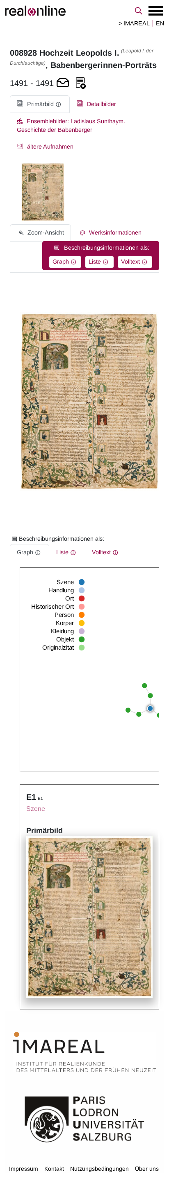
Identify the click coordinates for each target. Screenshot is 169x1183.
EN (160, 23)
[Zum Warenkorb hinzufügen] (63, 83)
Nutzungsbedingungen (99, 1168)
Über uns (147, 1168)
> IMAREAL (134, 23)
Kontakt (54, 1168)
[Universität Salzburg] (84, 1118)
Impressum (23, 1168)
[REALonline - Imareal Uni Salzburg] (84, 10)
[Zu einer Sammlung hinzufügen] (81, 83)
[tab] (40, 104)
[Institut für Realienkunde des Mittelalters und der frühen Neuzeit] (84, 1052)
